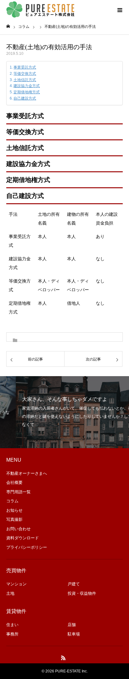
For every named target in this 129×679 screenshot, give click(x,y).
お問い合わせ (18, 528)
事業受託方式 (24, 67)
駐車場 (74, 634)
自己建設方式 (24, 98)
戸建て (74, 584)
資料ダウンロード (22, 538)
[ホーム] (8, 26)
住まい (12, 624)
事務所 (12, 634)
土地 (10, 593)
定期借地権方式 (26, 92)
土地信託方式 (24, 80)
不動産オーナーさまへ (26, 473)
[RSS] (63, 658)
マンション (16, 584)
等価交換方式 (24, 73)
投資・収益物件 (82, 593)
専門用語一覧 (18, 492)
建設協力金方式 (26, 86)
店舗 (72, 624)
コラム (12, 501)
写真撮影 (14, 519)
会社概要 (14, 482)
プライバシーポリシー (26, 547)
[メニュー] (119, 9)
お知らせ (14, 510)
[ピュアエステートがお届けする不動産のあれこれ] (40, 9)
